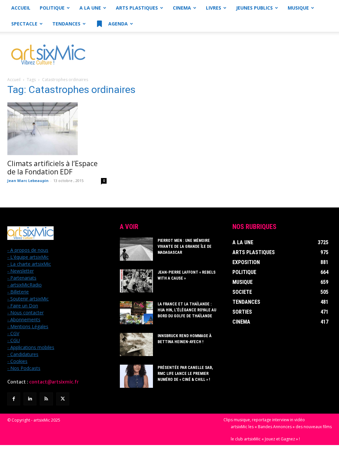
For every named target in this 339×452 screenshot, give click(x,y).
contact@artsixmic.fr (54, 382)
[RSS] (46, 398)
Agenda (117, 24)
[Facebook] (13, 398)
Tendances (66, 24)
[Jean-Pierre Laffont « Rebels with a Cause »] (136, 281)
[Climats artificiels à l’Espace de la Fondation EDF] (57, 128)
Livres (213, 8)
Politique (52, 8)
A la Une (90, 8)
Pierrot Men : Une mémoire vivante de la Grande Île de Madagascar (185, 246)
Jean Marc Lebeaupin (28, 180)
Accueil (20, 8)
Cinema (182, 8)
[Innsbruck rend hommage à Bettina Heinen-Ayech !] (136, 344)
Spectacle (24, 24)
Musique (298, 8)
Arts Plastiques (137, 8)
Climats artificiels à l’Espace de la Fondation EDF (52, 167)
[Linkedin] (30, 398)
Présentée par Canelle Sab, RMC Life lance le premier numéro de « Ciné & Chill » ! (185, 373)
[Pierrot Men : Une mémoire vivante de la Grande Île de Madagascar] (136, 249)
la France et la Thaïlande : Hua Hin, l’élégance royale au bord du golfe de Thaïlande (187, 310)
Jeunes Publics (254, 8)
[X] (62, 398)
